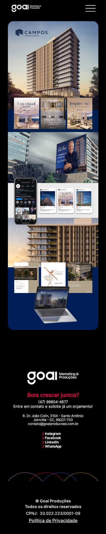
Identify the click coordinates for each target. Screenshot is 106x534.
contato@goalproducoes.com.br (53, 424)
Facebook (53, 438)
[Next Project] (95, 342)
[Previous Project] (10, 342)
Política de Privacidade (53, 520)
